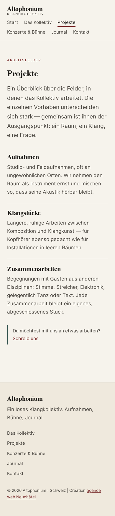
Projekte (66, 22)
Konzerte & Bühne (26, 32)
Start (12, 22)
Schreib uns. (26, 338)
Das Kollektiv (38, 22)
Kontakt (81, 32)
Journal (59, 32)
